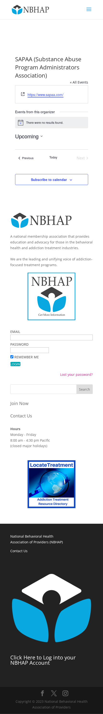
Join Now (19, 403)
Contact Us (21, 416)
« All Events (79, 82)
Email (15, 331)
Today (53, 157)
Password (19, 344)
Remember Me (26, 357)
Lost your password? (76, 374)
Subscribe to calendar (49, 179)
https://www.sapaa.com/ (45, 94)
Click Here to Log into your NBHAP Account (43, 660)
